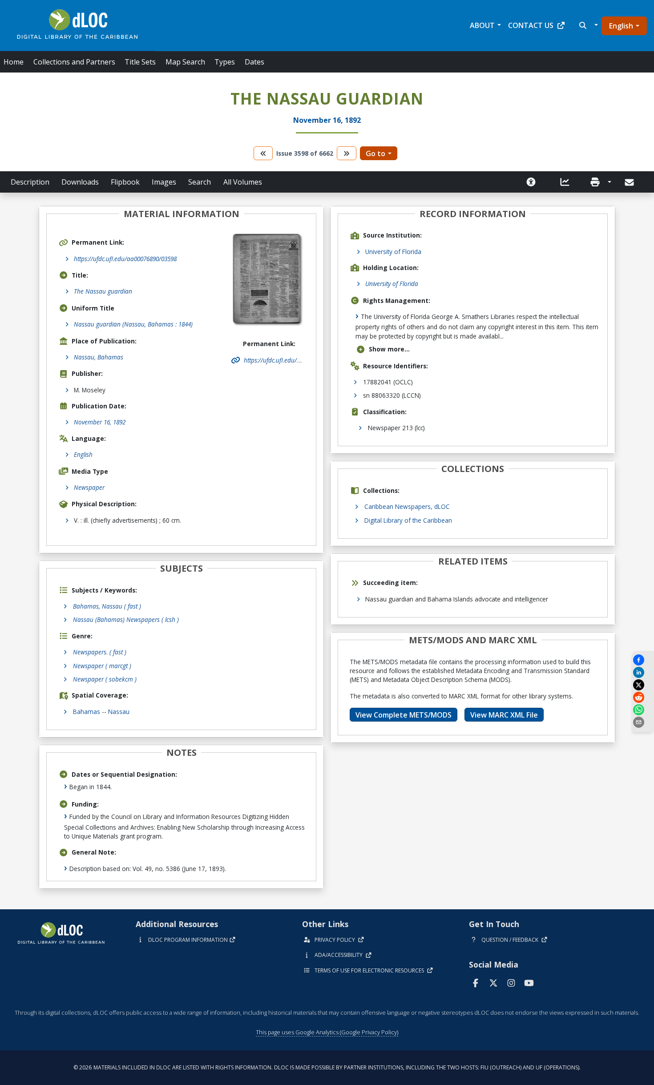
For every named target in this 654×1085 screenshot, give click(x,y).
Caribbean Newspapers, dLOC (407, 506)
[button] (587, 25)
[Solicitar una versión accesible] (531, 182)
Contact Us (530, 25)
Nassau (118, 711)
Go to (375, 153)
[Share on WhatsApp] (643, 709)
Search (199, 182)
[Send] (630, 182)
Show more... (389, 349)
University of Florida (393, 251)
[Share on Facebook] (643, 660)
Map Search (185, 62)
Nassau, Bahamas (98, 357)
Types (224, 62)
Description (30, 182)
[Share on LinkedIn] (643, 672)
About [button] (482, 25)
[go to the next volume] (346, 153)
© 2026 (327, 1067)
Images (164, 182)
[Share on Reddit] (643, 697)
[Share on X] (643, 684)
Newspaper (89, 487)
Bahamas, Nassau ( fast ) (107, 606)
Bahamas (86, 711)
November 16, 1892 (99, 422)
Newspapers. (99, 652)
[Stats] (565, 182)
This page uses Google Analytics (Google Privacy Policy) (327, 1032)
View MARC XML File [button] (504, 715)
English (621, 26)
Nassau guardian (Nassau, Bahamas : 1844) (133, 324)
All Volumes (242, 182)
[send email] (643, 722)
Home (14, 62)
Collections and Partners (74, 62)
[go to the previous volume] (263, 153)
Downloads (80, 182)
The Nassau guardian (103, 291)
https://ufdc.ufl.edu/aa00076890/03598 (125, 258)
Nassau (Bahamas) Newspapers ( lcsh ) (126, 619)
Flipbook (125, 182)
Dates (254, 62)
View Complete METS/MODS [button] (403, 715)
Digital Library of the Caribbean (408, 520)
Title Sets (140, 62)
